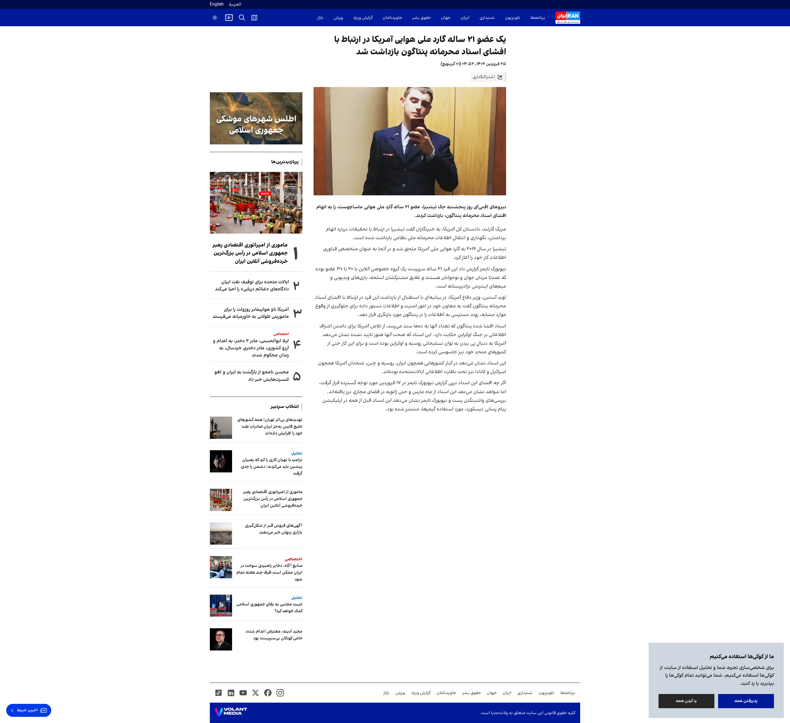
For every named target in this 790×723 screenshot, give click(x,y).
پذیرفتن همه (746, 701)
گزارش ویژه (362, 18)
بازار (320, 18)
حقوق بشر (421, 18)
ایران (465, 18)
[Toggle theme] (215, 18)
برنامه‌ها (537, 18)
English (217, 4)
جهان (446, 18)
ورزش (338, 18)
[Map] (254, 18)
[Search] (242, 18)
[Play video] (229, 17)
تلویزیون (512, 18)
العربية (235, 4)
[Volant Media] (231, 713)
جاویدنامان (392, 18)
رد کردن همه (686, 701)
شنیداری (487, 18)
